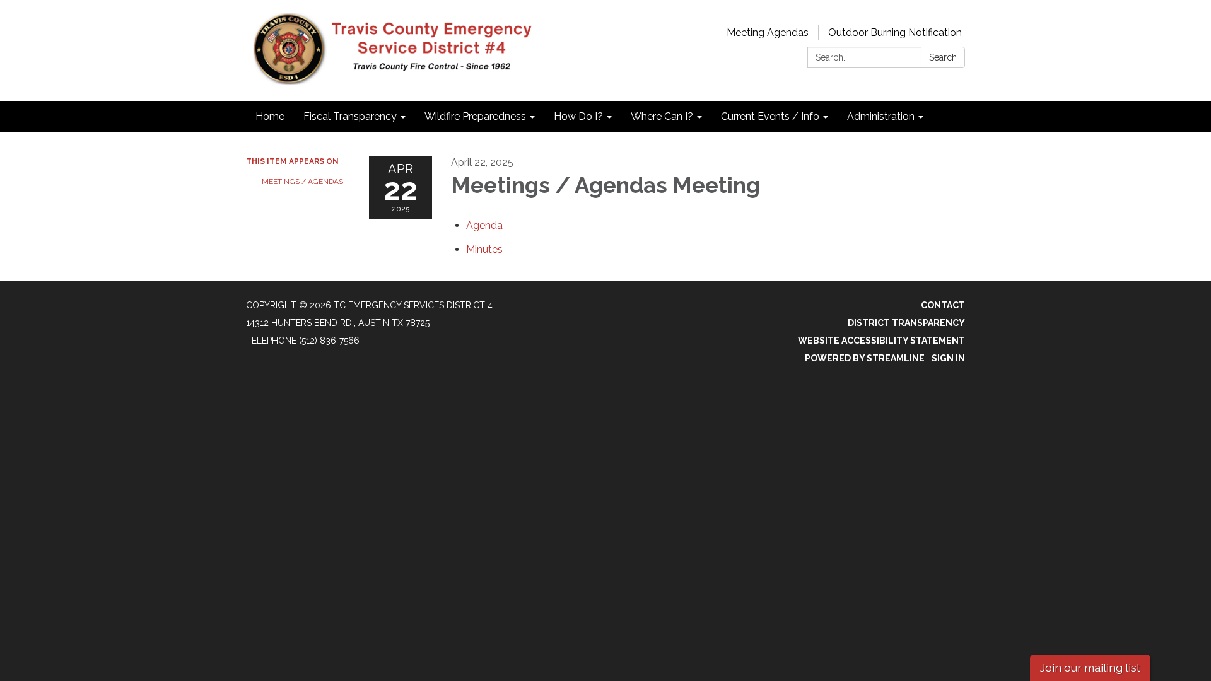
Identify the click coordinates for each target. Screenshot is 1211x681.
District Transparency (906, 323)
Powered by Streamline (865, 358)
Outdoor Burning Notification (895, 32)
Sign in (948, 358)
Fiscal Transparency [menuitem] (350, 116)
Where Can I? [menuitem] (662, 116)
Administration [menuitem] (881, 116)
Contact (943, 305)
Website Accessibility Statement (881, 340)
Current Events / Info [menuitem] (770, 116)
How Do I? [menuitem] (578, 116)
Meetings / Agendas (302, 181)
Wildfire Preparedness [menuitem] (475, 116)
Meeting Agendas (768, 32)
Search (943, 57)
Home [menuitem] (269, 116)
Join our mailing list (1090, 667)
